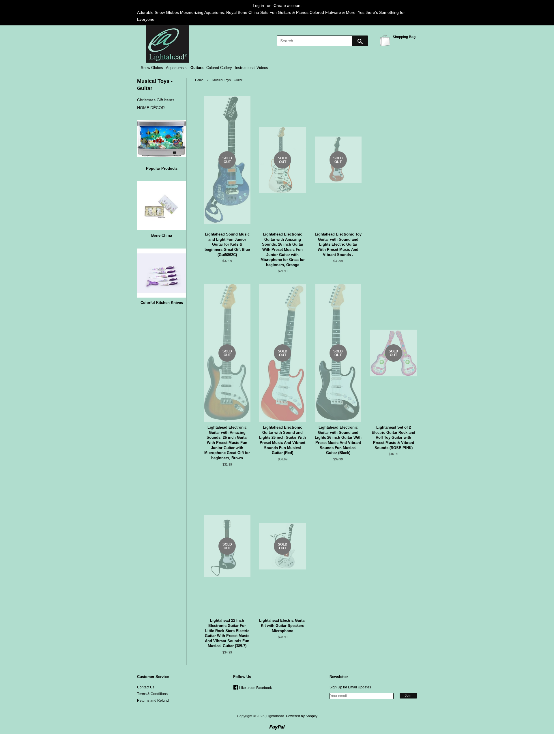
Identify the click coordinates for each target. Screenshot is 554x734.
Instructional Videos (251, 68)
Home (199, 80)
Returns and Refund (153, 700)
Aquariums (175, 68)
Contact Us (145, 687)
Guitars (196, 68)
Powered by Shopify (301, 716)
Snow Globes (152, 68)
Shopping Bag (385, 39)
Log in (258, 5)
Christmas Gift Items (155, 100)
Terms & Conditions (152, 694)
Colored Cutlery (219, 68)
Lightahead (275, 716)
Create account (288, 5)
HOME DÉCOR (151, 107)
